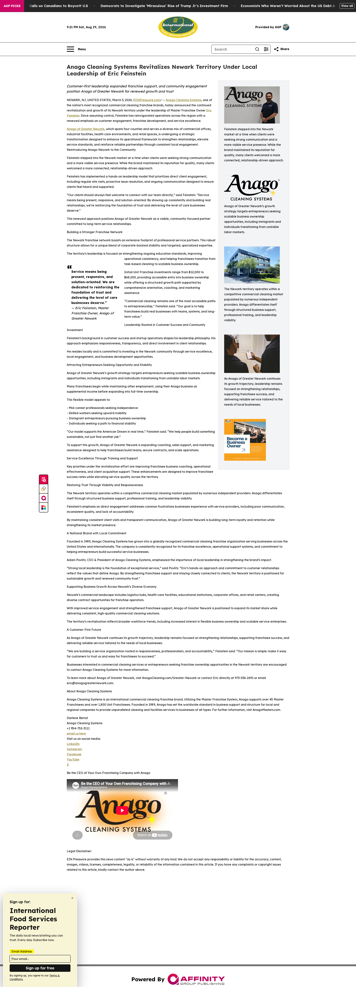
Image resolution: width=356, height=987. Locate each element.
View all (347, 6)
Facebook (74, 754)
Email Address (21, 951)
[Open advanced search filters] (266, 49)
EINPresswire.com (147, 100)
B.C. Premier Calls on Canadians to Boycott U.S (48, 6)
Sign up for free (40, 968)
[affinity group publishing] (43, 498)
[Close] (72, 898)
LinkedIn (73, 744)
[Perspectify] (43, 489)
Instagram (74, 749)
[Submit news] (43, 479)
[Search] (257, 49)
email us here (76, 733)
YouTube (73, 759)
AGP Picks (12, 6)
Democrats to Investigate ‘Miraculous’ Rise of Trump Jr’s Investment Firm (164, 6)
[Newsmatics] (43, 507)
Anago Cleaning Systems (183, 100)
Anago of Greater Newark (85, 129)
